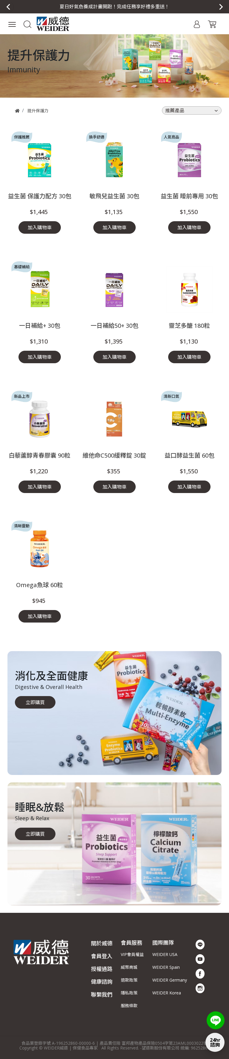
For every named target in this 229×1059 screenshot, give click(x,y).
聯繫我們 (101, 994)
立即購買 (35, 702)
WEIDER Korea (166, 993)
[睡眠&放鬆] (114, 843)
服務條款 (129, 1005)
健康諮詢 (101, 981)
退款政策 (129, 980)
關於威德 (101, 943)
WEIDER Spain (166, 967)
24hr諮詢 (215, 1042)
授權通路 (101, 968)
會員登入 (101, 956)
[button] (114, 7)
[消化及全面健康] (114, 713)
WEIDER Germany (169, 980)
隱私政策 (129, 993)
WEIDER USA (164, 954)
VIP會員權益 (132, 954)
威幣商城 (129, 967)
